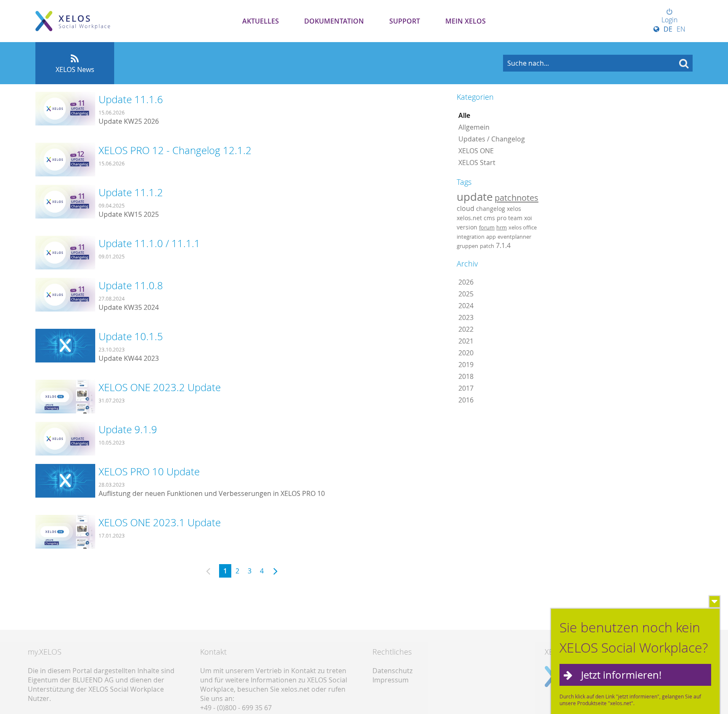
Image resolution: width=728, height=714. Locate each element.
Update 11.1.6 (131, 99)
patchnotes (516, 197)
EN (681, 29)
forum (487, 227)
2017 (466, 388)
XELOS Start (476, 162)
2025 (466, 293)
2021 (466, 341)
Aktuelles (260, 21)
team (515, 218)
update (475, 196)
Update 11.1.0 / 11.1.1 (149, 243)
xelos (514, 209)
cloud (465, 208)
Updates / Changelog (491, 139)
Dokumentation (334, 21)
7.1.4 (503, 245)
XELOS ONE (476, 150)
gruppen (467, 246)
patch (487, 246)
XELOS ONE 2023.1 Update (160, 522)
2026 (466, 282)
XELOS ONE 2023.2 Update (160, 387)
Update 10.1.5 (131, 336)
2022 (466, 329)
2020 (466, 352)
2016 (466, 400)
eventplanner (514, 236)
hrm (501, 227)
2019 (466, 364)
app (491, 236)
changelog (490, 209)
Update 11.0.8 (131, 285)
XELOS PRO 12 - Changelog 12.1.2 (175, 150)
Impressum (390, 680)
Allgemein (474, 127)
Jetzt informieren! (621, 675)
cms (489, 218)
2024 (466, 305)
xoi (528, 218)
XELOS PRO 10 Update (149, 471)
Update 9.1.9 (128, 429)
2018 (466, 376)
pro (501, 218)
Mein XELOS (465, 21)
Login (669, 19)
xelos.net (469, 218)
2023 (466, 317)
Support (404, 21)
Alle (464, 115)
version (467, 227)
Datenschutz (392, 670)
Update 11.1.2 (131, 192)
